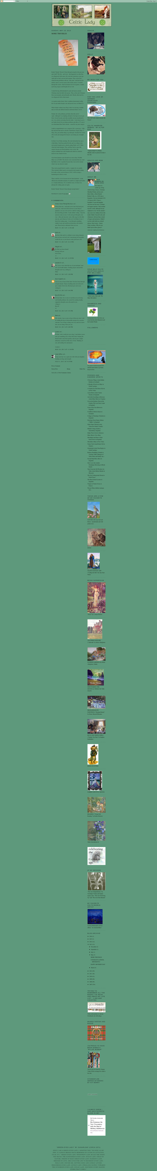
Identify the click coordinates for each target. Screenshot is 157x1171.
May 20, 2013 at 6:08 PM (64, 327)
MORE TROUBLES (96, 957)
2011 (90, 973)
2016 (90, 936)
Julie (98, 179)
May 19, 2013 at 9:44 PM (64, 290)
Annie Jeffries (58, 354)
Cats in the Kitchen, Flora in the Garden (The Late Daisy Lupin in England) (96, 403)
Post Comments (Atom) (65, 372)
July (92, 952)
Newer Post (55, 369)
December (94, 947)
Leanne (57, 331)
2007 (90, 984)
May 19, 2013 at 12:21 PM (64, 242)
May (92, 955)
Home (68, 369)
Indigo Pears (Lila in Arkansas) (95, 433)
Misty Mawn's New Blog (94, 435)
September (94, 949)
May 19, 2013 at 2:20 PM (64, 274)
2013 (90, 944)
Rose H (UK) (58, 295)
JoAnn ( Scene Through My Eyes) (64, 204)
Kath (56, 232)
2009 (90, 979)
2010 (90, 976)
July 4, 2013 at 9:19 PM (63, 361)
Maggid (57, 246)
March (93, 967)
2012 (90, 971)
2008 (90, 982)
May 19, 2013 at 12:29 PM (64, 258)
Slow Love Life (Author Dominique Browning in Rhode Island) (96, 465)
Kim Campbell (59, 279)
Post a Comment (56, 366)
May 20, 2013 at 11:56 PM (64, 349)
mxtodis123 (58, 263)
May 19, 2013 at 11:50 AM (64, 228)
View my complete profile (95, 230)
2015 (90, 939)
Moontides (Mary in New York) (95, 441)
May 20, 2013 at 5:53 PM (64, 311)
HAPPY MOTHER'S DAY (98, 964)
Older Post (82, 369)
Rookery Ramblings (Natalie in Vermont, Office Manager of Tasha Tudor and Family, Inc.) (95, 454)
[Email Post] (69, 193)
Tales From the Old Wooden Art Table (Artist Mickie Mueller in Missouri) (96, 471)
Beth (56, 315)
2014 (90, 941)
